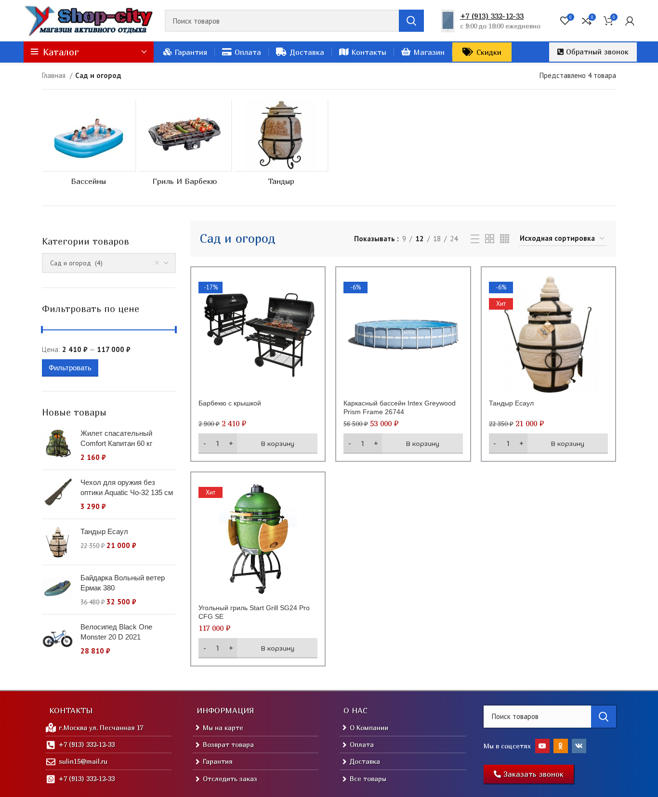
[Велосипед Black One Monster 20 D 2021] (57, 639)
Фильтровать (70, 368)
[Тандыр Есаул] (57, 542)
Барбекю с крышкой (229, 403)
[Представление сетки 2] (489, 238)
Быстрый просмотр (310, 312)
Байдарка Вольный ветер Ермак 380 (122, 583)
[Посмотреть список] (475, 239)
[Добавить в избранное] (310, 333)
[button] (593, 52)
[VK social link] (579, 746)
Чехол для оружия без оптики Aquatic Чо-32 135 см (126, 487)
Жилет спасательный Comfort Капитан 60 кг (116, 438)
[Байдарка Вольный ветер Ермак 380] (57, 590)
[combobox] (109, 263)
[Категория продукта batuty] (88, 145)
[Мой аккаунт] (629, 20)
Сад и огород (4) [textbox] (76, 263)
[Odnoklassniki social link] (560, 746)
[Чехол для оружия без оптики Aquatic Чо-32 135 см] (57, 494)
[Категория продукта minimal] (185, 145)
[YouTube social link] (542, 746)
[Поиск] (411, 21)
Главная (54, 75)
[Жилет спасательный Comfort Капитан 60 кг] (57, 445)
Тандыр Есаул (104, 531)
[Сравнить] (310, 290)
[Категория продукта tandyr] (281, 145)
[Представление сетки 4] (504, 238)
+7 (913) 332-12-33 (492, 16)
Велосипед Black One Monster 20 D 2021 (116, 632)
